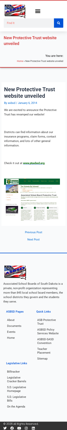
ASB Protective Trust (46, 321)
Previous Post (33, 232)
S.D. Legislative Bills (16, 398)
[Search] (58, 23)
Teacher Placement (43, 350)
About (11, 320)
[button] (38, 11)
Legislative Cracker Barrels (16, 379)
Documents (14, 326)
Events (11, 332)
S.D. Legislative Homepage (16, 389)
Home (20, 61)
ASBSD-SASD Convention (45, 341)
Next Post (33, 239)
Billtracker (13, 371)
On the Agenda (16, 406)
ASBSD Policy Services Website (48, 331)
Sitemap (42, 358)
